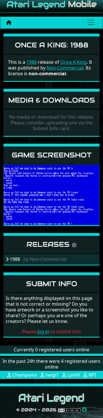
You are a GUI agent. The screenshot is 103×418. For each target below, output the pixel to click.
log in (43, 331)
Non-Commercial (65, 68)
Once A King (73, 62)
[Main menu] (91, 22)
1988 (31, 62)
